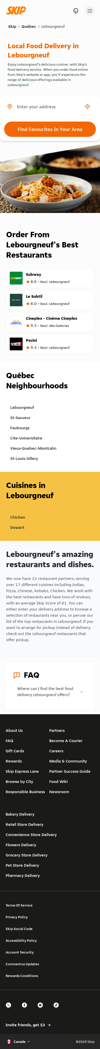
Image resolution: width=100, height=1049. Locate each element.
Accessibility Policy (21, 940)
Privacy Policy (17, 917)
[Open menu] (90, 11)
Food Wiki (58, 781)
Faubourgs (19, 428)
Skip (12, 26)
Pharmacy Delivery (23, 875)
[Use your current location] (87, 106)
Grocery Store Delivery (26, 855)
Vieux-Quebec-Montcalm (33, 448)
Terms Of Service (19, 905)
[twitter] (10, 1009)
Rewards (14, 761)
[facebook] (26, 1009)
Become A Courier (66, 740)
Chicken (17, 517)
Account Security (20, 952)
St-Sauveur (20, 417)
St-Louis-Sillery (24, 458)
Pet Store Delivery (22, 865)
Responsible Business (25, 791)
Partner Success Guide (70, 771)
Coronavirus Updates (22, 964)
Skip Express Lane (22, 771)
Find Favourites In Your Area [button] (50, 129)
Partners (57, 730)
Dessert (17, 527)
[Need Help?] (76, 10)
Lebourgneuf (53, 26)
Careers (56, 751)
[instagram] (41, 1009)
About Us (14, 730)
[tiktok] (57, 1009)
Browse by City (19, 781)
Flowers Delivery (21, 845)
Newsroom (59, 791)
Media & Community (68, 761)
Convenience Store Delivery (31, 834)
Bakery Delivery (20, 814)
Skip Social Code (19, 928)
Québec (29, 26)
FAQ (9, 740)
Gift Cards (15, 751)
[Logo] (17, 10)
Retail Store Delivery (24, 824)
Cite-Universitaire (26, 438)
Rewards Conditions (22, 975)
